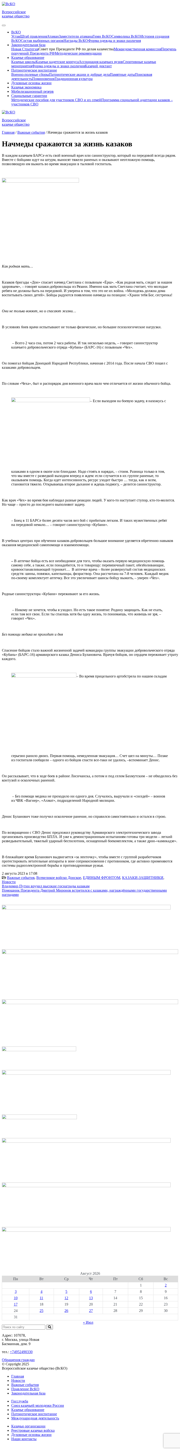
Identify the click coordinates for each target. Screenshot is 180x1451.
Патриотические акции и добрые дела (79, 74)
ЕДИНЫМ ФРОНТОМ (101, 878)
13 (91, 1298)
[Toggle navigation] (4, 25)
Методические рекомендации (78, 53)
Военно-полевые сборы (30, 74)
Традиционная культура (74, 79)
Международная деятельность (35, 1418)
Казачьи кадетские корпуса (57, 62)
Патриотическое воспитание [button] (34, 70)
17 (16, 1304)
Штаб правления (33, 36)
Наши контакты (24, 1439)
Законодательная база (28, 1393)
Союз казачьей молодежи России (37, 1405)
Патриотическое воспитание (34, 1414)
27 (91, 1311)
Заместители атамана (76, 36)
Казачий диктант (98, 66)
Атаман (53, 36)
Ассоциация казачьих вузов (101, 62)
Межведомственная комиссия (137, 49)
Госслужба (19, 1401)
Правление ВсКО (25, 1389)
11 (41, 1298)
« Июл (88, 1322)
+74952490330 (21, 1352)
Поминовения (43, 79)
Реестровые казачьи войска (33, 1430)
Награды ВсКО (76, 41)
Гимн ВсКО (102, 36)
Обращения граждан (18, 1360)
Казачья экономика (26, 87)
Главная (17, 1376)
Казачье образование (27, 1410)
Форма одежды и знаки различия (114, 41)
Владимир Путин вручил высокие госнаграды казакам (46, 886)
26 (66, 1311)
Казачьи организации (28, 1426)
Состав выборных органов (42, 41)
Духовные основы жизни (31, 83)
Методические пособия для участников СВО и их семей (56, 100)
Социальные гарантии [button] (29, 96)
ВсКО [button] (16, 32)
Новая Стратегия (24, 49)
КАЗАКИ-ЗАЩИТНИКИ (142, 878)
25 (41, 1311)
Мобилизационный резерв (32, 91)
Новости (9, 882)
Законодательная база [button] (28, 45)
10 (16, 1298)
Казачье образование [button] (27, 58)
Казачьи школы (23, 62)
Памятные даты (122, 74)
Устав (15, 36)
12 (66, 1298)
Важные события (20, 878)
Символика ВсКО (126, 36)
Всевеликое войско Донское (58, 878)
